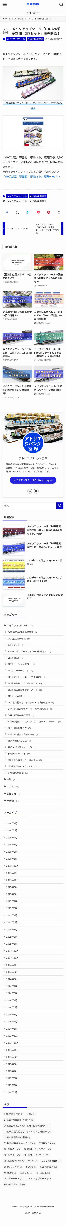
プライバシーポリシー (44, 1206)
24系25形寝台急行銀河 (21, 715)
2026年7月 (11, 823)
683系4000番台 (51, 1160)
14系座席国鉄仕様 (19, 638)
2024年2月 (11, 1021)
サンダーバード (13, 1178)
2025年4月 (11, 922)
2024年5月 (11, 1000)
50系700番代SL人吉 (19, 727)
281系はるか (16, 657)
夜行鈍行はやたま (19, 753)
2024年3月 (11, 1014)
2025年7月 (11, 901)
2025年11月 (12, 873)
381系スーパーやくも (20, 670)
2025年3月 (11, 929)
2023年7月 (11, 1071)
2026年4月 (11, 837)
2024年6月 (11, 993)
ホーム (15, 1206)
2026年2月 (11, 851)
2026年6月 (11, 830)
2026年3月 (11, 844)
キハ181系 (43, 1172)
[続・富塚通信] (33, 4)
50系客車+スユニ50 (19, 740)
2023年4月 (11, 1092)
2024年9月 (11, 972)
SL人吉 (31, 1166)
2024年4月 (11, 1007)
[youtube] (36, 491)
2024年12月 (12, 950)
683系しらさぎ (17, 695)
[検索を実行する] (59, 505)
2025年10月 (12, 880)
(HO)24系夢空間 (35, 38)
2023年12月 (12, 1035)
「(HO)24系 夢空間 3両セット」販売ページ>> (31, 176)
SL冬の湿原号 (48, 1166)
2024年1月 (11, 1028)
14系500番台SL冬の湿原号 (22, 632)
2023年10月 (12, 1050)
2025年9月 (11, 887)
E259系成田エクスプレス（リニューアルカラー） (34, 721)
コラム (13, 786)
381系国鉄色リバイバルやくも (25, 683)
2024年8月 (11, 979)
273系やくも (16, 644)
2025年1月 (11, 943)
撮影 (11, 779)
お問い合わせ (26, 1206)
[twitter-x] (29, 491)
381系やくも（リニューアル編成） (27, 676)
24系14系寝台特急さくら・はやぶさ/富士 (30, 708)
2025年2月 (11, 936)
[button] (7, 212)
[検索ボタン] (61, 4)
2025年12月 (12, 865)
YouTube (10, 1172)
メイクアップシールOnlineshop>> (33, 480)
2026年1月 (11, 858)
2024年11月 (12, 957)
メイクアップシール (16, 38)
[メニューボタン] (4, 4)
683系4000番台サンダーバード (25, 689)
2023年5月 (11, 1085)
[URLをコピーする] (58, 212)
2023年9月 (11, 1057)
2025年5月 (11, 915)
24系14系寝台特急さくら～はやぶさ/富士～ (27, 1131)
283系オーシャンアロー (21, 664)
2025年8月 (11, 894)
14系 (31, 1113)
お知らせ (13, 793)
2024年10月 (12, 965)
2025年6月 (11, 908)
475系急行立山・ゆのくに (22, 766)
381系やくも (12, 1154)
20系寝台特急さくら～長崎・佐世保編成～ (31, 702)
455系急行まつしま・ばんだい (25, 759)
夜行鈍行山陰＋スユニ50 (22, 747)
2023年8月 (11, 1064)
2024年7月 (11, 986)
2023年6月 (11, 1078)
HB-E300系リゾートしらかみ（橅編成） (29, 651)
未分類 (13, 800)
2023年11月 (12, 1042)
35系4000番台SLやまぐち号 (23, 734)
